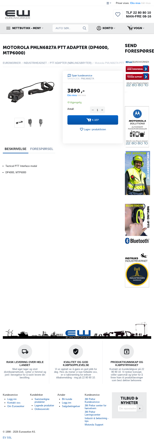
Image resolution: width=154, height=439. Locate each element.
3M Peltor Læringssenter (92, 413)
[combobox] (70, 28)
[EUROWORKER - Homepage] (24, 14)
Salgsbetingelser (71, 406)
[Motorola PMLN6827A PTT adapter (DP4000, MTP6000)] (30, 93)
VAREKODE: (73, 78)
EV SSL (7, 437)
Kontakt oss (13, 402)
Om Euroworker (15, 406)
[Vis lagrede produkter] (118, 16)
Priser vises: (133, 3)
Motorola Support (94, 424)
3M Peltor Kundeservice (92, 400)
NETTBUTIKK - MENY (26, 28)
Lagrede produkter (44, 405)
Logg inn (12, 399)
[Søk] (84, 28)
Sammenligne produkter (42, 400)
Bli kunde (67, 399)
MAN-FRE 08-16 (138, 16)
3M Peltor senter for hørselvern (95, 407)
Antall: (70, 109)
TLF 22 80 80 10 (138, 12)
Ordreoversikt (42, 409)
